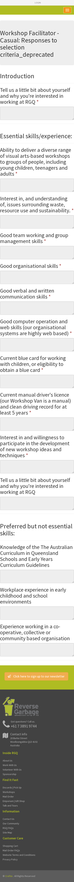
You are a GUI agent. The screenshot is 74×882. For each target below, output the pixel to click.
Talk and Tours (10, 805)
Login (38, 2)
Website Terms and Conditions (19, 855)
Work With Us (10, 765)
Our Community (11, 823)
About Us (7, 760)
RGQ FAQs (8, 828)
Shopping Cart (10, 845)
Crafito (9, 876)
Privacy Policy (10, 859)
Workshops (9, 792)
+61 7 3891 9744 (24, 726)
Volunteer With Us (12, 769)
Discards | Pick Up (12, 787)
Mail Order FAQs (11, 850)
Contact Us (8, 819)
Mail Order (8, 796)
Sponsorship (9, 774)
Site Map (7, 832)
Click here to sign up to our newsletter (39, 676)
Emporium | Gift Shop (14, 801)
